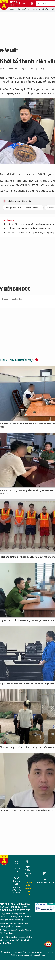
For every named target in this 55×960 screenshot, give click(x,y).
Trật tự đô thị (22, 9)
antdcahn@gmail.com (45, 882)
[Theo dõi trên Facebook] (20, 3)
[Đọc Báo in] (33, 3)
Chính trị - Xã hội (40, 9)
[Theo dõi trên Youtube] (23, 3)
